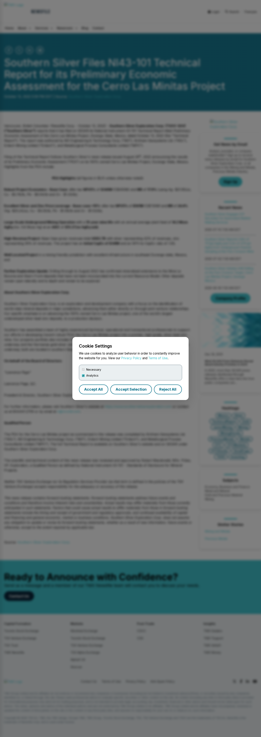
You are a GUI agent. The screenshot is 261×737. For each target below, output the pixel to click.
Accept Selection (131, 389)
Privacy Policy (131, 358)
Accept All (93, 389)
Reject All (167, 389)
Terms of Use (158, 358)
